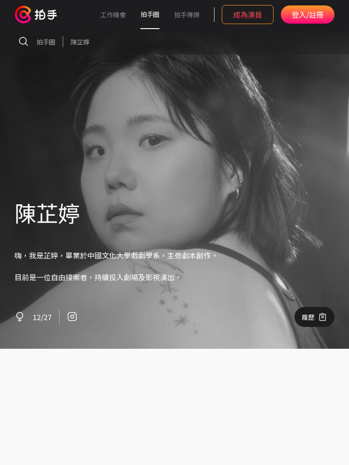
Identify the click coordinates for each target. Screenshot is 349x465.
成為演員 (247, 14)
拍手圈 (150, 14)
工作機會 (113, 14)
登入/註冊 (308, 14)
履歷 (308, 317)
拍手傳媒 (186, 14)
